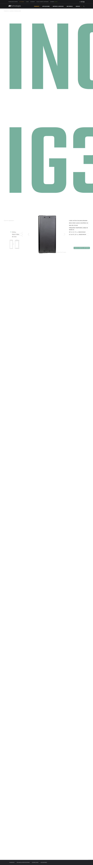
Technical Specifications (23, 862)
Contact (78, 6)
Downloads (35, 862)
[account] (83, 2)
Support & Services (58, 6)
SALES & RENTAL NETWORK (43, 1)
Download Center (13, 1)
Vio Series (21, 1)
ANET (27, 1)
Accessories (44, 862)
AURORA (53, 1)
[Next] (64, 234)
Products (36, 6)
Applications (46, 6)
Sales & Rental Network (81, 247)
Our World (70, 6)
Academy (32, 1)
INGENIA (11, 11)
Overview (11, 862)
